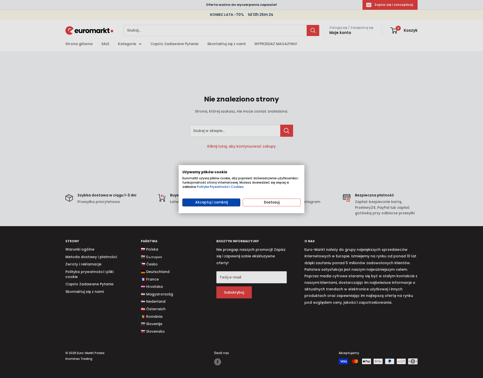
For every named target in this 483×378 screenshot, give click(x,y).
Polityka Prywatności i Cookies (220, 187)
